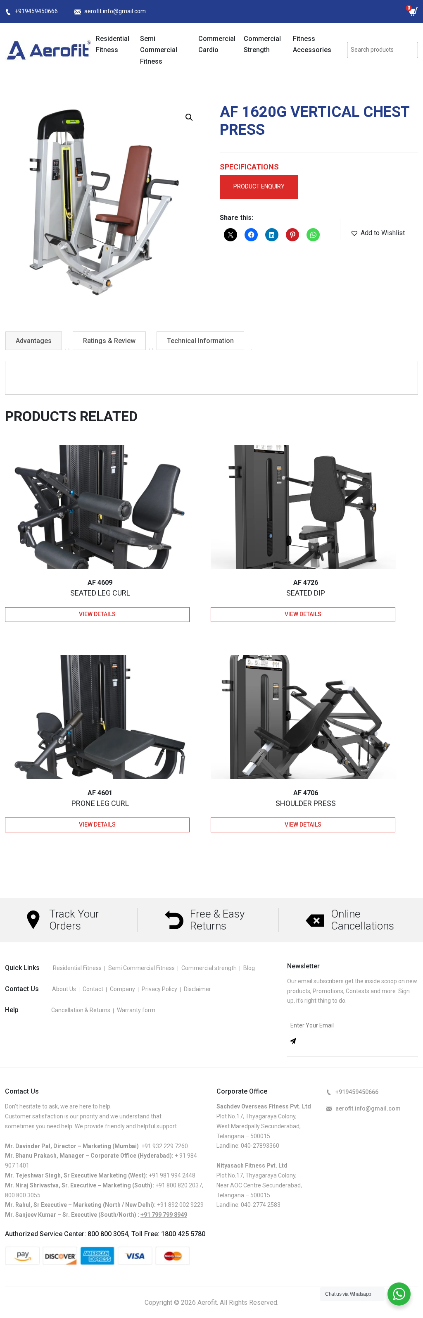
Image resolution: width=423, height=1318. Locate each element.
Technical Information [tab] (200, 341)
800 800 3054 (108, 1234)
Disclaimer (197, 989)
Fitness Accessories (312, 44)
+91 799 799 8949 (163, 1214)
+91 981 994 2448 (172, 1175)
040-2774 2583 (260, 1204)
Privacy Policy (159, 989)
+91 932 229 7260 (164, 1146)
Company (122, 989)
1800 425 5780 (183, 1234)
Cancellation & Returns (80, 1010)
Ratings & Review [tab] (109, 341)
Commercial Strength (262, 44)
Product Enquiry (259, 186)
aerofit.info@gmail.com (115, 11)
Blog (249, 968)
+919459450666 (36, 11)
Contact (93, 989)
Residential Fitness (112, 44)
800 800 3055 (22, 1195)
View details (97, 614)
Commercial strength (209, 968)
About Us (64, 989)
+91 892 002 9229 (180, 1204)
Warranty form (136, 1010)
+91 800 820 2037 (178, 1185)
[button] (189, 117)
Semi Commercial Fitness (158, 50)
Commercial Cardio (216, 44)
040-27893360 (260, 1145)
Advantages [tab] (34, 341)
